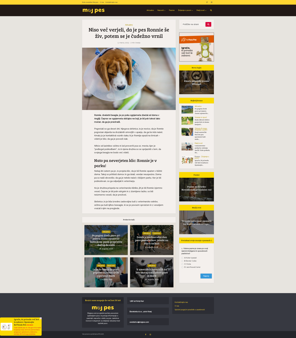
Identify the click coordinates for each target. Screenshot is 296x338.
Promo (197, 157)
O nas (102, 2)
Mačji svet (200, 10)
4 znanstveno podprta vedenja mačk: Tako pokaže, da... (202, 149)
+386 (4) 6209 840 (137, 301)
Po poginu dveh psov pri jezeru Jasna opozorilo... (201, 111)
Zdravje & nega (201, 128)
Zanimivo (156, 233)
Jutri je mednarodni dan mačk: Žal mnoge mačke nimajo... (196, 222)
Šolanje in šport (201, 117)
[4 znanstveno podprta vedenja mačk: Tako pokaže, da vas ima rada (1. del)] (188, 146)
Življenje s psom (184, 10)
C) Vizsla (187, 264)
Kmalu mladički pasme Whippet (196, 82)
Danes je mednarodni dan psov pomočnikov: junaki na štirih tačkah (151, 240)
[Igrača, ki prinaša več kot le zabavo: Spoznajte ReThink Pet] (188, 160)
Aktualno (150, 10)
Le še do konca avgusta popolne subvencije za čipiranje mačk (106, 272)
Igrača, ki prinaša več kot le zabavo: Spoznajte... (202, 162)
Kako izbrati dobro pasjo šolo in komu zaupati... (202, 122)
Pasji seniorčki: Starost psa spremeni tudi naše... (201, 135)
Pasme (172, 10)
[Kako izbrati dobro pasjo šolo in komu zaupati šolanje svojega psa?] (188, 121)
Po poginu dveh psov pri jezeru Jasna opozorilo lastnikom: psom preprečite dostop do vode (106, 240)
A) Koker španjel (190, 258)
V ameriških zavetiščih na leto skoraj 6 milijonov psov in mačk (152, 272)
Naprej (206, 276)
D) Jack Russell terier (192, 267)
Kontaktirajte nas (111, 2)
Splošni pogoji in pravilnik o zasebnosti (190, 310)
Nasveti (160, 10)
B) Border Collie (190, 261)
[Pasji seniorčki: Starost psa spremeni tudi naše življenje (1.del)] (188, 132)
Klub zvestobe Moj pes (90, 2)
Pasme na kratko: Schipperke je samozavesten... (196, 189)
